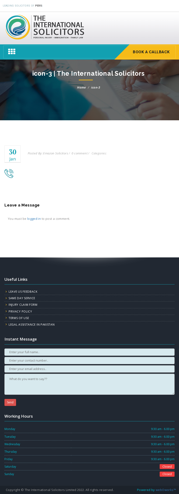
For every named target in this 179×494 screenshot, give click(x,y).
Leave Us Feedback (23, 292)
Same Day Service (22, 298)
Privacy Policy (20, 311)
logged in (34, 219)
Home (81, 87)
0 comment (79, 153)
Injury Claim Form (23, 305)
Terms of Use (19, 318)
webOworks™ (166, 490)
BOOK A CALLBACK (151, 52)
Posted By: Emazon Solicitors (48, 153)
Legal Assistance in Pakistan (32, 325)
